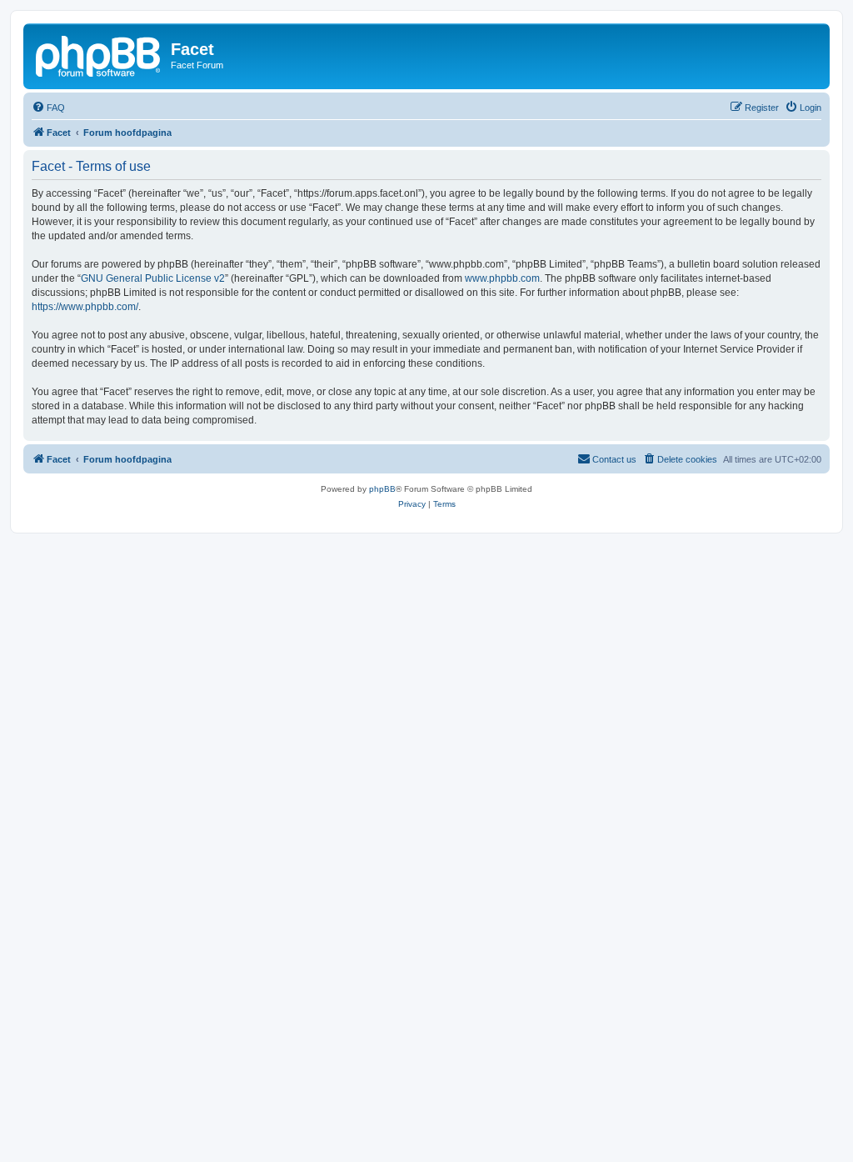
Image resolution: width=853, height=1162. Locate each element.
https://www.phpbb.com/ (85, 307)
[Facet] (99, 54)
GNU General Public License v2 (153, 278)
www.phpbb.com (502, 278)
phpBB (382, 488)
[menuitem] (48, 108)
